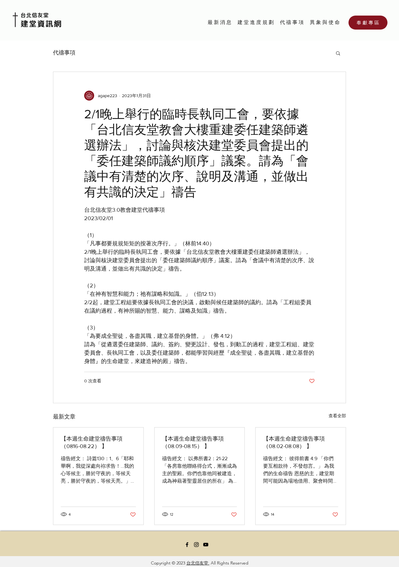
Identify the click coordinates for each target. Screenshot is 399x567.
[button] (338, 52)
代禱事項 (64, 53)
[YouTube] (206, 544)
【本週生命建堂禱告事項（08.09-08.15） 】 (193, 442)
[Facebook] (187, 544)
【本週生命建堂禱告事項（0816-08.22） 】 (92, 442)
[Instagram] (196, 544)
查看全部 (337, 415)
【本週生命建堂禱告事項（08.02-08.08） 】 (294, 442)
